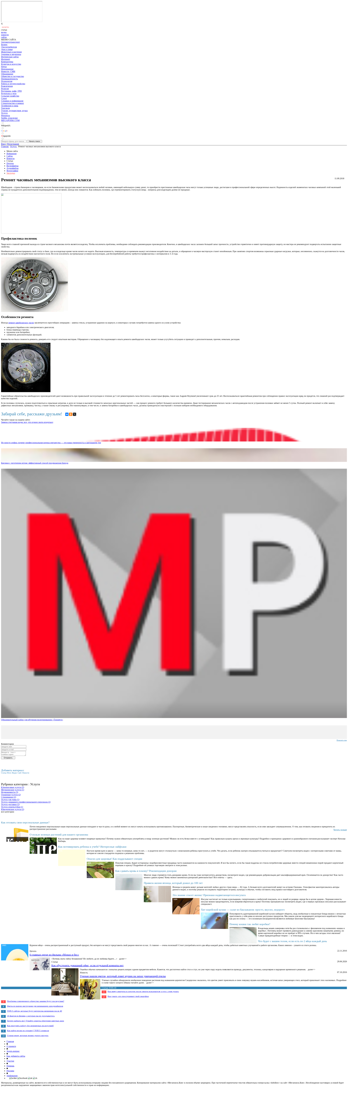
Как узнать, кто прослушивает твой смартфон (128, 996)
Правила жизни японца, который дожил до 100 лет (173, 882)
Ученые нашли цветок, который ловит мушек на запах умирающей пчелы (123, 976)
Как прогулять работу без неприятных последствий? (30, 1026)
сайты (4, 37)
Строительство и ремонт (12, 103)
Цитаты (10, 163)
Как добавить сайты (16, 1056)
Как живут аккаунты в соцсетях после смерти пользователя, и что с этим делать (143, 991)
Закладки (11, 173)
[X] (74, 414)
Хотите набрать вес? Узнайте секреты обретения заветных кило (35, 1021)
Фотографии (12, 171)
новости (5, 35)
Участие (10, 1061)
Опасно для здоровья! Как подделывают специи (114, 858)
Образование (7, 74)
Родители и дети (8, 93)
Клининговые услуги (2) (12, 787)
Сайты (10, 156)
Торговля (5, 108)
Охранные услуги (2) (11, 794)
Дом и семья (7, 49)
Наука (4, 66)
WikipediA (5, 125)
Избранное (12, 153)
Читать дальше (340, 830)
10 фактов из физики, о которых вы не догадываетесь (31, 1016)
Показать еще (342, 740)
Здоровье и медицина (11, 54)
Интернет (5, 59)
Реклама (10, 1071)
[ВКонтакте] (67, 414)
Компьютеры (7, 62)
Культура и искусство (11, 64)
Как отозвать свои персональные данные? (25, 822)
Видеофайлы (12, 166)
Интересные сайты (10, 57)
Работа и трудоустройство (13, 84)
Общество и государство (12, 76)
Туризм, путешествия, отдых (14, 110)
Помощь (10, 1066)
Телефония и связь (9, 106)
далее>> (123, 959)
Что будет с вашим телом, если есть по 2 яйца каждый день (292, 941)
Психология (6, 81)
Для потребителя (9, 47)
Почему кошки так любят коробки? (249, 924)
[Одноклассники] (70, 414)
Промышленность (9, 79)
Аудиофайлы (12, 168)
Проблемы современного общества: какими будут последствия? (35, 1001)
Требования (12, 1076)
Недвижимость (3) (9, 792)
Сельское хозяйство (10, 96)
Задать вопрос (13, 1051)
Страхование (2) (8, 797)
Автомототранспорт (10, 42)
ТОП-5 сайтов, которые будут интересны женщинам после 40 (34, 1011)
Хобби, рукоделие (9, 118)
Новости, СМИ (8, 71)
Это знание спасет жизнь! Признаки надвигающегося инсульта (209, 895)
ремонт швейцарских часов (21, 323)
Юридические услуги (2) (12, 809)
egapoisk (6, 136)
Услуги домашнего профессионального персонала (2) (26, 802)
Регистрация (13, 144)
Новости (11, 158)
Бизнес (4, 44)
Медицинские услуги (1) (12, 790)
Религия (5, 88)
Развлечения (7, 86)
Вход (3, 144)
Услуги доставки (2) (10, 804)
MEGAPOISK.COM (10, 120)
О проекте (11, 1046)
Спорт (4, 98)
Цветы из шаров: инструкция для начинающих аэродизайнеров (35, 1006)
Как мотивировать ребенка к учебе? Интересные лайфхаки (92, 846)
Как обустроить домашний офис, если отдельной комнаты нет (87, 965)
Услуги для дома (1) (10, 799)
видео (4, 32)
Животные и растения (11, 52)
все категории (7, 812)
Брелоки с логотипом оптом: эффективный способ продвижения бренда (34, 463)
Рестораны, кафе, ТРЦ (11, 91)
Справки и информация (12, 101)
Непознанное (7, 69)
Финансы (5, 115)
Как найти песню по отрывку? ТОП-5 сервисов (28, 1031)
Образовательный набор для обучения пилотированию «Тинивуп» (32, 720)
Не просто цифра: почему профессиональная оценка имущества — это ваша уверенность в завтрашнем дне (51, 442)
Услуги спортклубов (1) (12, 807)
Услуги (4, 113)
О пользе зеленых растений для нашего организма (59, 834)
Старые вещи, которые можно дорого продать (27, 1035)
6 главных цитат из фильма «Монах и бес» (54, 954)
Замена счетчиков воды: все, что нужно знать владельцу (27, 422)
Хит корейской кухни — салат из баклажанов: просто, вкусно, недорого (243, 909)
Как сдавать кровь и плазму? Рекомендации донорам (146, 870)
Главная (10, 1041)
